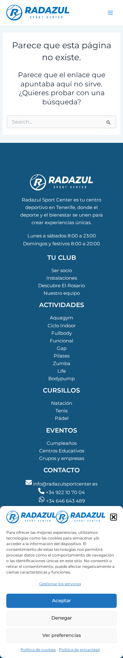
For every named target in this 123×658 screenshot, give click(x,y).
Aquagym (61, 318)
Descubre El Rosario (61, 285)
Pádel (61, 418)
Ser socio (61, 270)
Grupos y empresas (61, 458)
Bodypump (61, 378)
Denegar (61, 618)
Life (61, 371)
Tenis (61, 411)
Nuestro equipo (62, 293)
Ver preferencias (61, 635)
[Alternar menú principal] (110, 12)
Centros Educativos (61, 451)
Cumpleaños (62, 443)
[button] (113, 517)
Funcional (61, 341)
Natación (61, 403)
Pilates (61, 356)
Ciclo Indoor (62, 326)
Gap (62, 348)
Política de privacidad (79, 649)
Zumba (61, 363)
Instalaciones (61, 278)
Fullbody (61, 333)
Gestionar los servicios (60, 583)
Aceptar (61, 600)
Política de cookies (38, 649)
